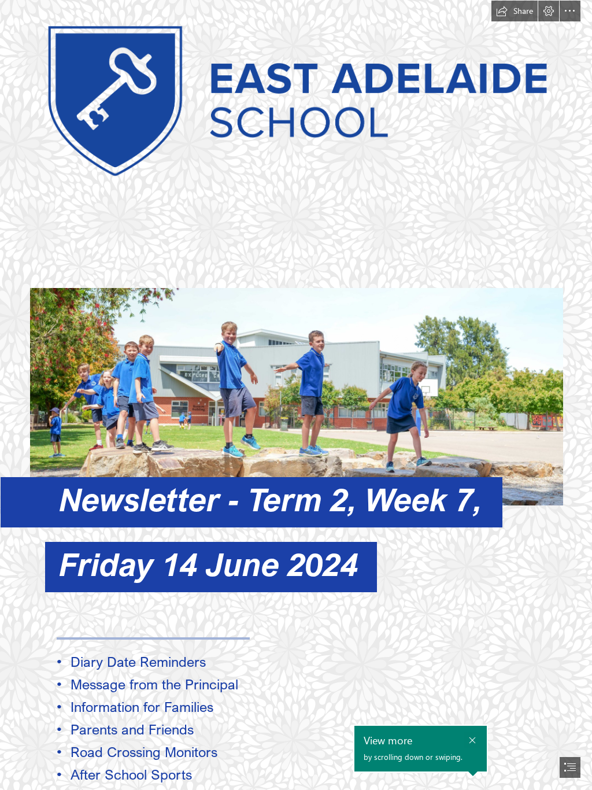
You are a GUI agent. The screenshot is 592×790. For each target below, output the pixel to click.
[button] (514, 11)
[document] (296, 395)
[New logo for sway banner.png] (296, 96)
